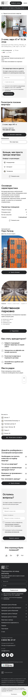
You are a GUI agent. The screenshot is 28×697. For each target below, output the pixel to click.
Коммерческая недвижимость (10, 622)
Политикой (20, 682)
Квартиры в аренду (7, 620)
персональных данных (11, 524)
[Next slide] (26, 292)
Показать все (15, 176)
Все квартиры (14, 142)
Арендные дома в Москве (9, 604)
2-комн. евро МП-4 (10, 124)
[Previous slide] (1, 292)
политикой (18, 87)
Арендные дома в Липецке (9, 613)
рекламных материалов (12, 532)
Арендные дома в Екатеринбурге (11, 607)
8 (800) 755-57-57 (8, 640)
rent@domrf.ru (5, 650)
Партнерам (4, 628)
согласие (22, 688)
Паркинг (3, 625)
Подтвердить (14, 694)
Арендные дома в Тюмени (9, 616)
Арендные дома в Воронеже (9, 610)
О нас (3, 631)
